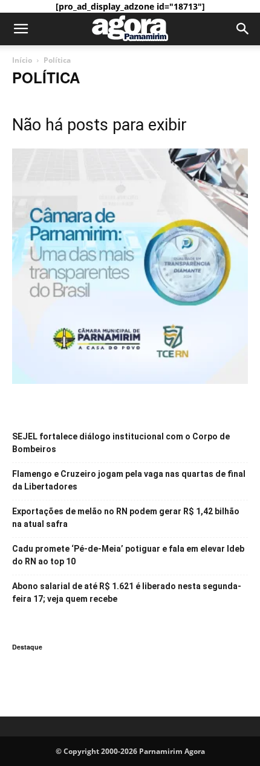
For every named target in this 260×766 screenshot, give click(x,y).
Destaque (27, 646)
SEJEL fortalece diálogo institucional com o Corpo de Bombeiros (121, 443)
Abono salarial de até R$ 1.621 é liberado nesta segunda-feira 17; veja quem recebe (126, 592)
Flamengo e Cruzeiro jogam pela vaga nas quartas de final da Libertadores (128, 480)
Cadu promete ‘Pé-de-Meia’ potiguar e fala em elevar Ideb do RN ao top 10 (128, 555)
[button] (20, 29)
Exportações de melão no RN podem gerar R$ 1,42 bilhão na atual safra (125, 517)
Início (22, 60)
